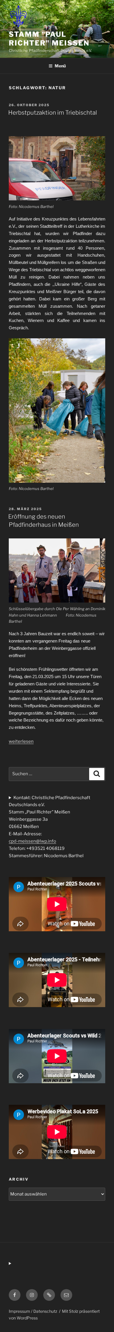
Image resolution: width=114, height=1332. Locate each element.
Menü (60, 65)
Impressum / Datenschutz (33, 1311)
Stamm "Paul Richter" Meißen (49, 38)
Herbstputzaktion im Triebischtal (52, 112)
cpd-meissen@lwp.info (32, 841)
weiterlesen (21, 741)
